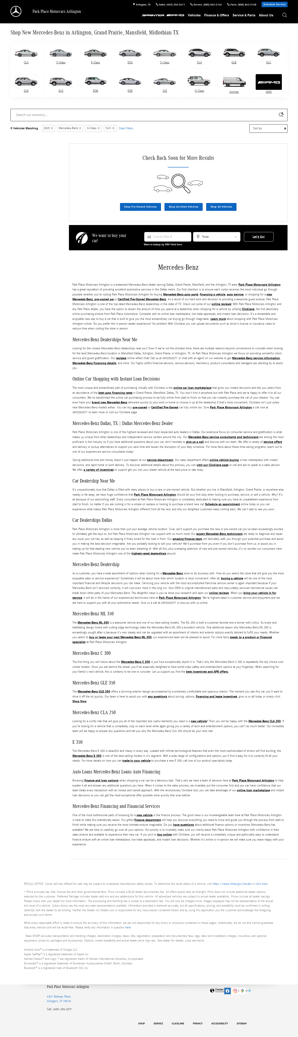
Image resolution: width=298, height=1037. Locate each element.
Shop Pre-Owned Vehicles (140, 206)
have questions (183, 825)
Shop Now (79, 701)
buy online (164, 834)
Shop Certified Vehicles (184, 206)
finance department (147, 820)
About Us (266, 15)
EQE (130, 91)
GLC (268, 62)
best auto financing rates (115, 393)
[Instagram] (235, 991)
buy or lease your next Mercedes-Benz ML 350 (120, 637)
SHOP (141, 1023)
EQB (95, 91)
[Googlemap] (242, 991)
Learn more (218, 319)
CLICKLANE (178, 1023)
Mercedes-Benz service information (256, 358)
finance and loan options (101, 780)
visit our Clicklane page (212, 465)
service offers (273, 442)
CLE (165, 91)
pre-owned (140, 407)
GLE (26, 91)
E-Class (95, 62)
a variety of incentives (99, 470)
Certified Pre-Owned (164, 407)
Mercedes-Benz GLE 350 (94, 691)
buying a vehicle (232, 578)
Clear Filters (126, 128)
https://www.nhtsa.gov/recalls (232, 884)
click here (261, 884)
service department (160, 460)
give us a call (195, 442)
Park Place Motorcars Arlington (259, 285)
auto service (235, 294)
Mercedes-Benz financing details (94, 363)
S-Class (164, 62)
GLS (60, 91)
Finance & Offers (216, 15)
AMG (269, 92)
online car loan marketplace (192, 388)
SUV (108, 128)
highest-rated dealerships (149, 553)
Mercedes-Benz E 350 (86, 756)
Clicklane (248, 309)
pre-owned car (104, 299)
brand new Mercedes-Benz (109, 402)
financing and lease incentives (216, 696)
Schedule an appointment (222, 504)
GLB (233, 62)
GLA (199, 62)
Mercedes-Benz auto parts (180, 294)
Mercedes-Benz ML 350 (93, 622)
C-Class (60, 62)
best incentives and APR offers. (207, 672)
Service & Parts (244, 15)
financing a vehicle (212, 294)
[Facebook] (227, 991)
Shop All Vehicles (221, 206)
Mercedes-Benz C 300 (135, 662)
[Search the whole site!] (285, 15)
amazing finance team (187, 539)
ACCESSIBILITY (219, 1023)
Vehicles (194, 15)
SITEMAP (242, 1023)
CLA (26, 62)
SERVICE (158, 1023)
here (128, 927)
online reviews (221, 304)
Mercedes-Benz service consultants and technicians (223, 437)
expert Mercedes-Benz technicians (219, 534)
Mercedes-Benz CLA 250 (264, 721)
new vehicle (199, 721)
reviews (121, 358)
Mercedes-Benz (68, 128)
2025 (46, 128)
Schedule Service (275, 4)
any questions (157, 696)
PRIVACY (198, 1023)
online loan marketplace (253, 790)
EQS (130, 62)
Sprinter (234, 92)
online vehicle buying (224, 460)
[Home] (16, 11)
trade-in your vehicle (136, 760)
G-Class (199, 91)
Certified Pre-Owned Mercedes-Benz (142, 299)
